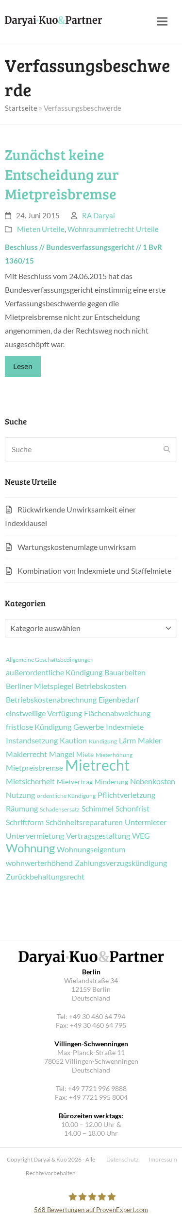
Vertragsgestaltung (98, 836)
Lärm (127, 740)
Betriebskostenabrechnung (51, 700)
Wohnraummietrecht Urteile (113, 229)
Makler (150, 740)
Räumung (22, 808)
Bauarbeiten (125, 672)
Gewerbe (88, 727)
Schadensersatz (60, 809)
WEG (141, 836)
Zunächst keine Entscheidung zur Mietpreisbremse (62, 173)
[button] (162, 22)
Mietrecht (97, 765)
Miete (85, 755)
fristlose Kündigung (38, 727)
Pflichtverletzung (126, 795)
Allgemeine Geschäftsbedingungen (50, 660)
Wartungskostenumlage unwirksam (76, 546)
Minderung (111, 782)
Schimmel (98, 808)
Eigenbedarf (119, 700)
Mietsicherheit (30, 781)
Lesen (23, 365)
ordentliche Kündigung (66, 796)
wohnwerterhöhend (39, 863)
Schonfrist (132, 808)
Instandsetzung (32, 740)
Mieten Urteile (41, 229)
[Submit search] (167, 449)
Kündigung (103, 741)
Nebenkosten (152, 781)
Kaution (73, 740)
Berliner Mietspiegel (39, 686)
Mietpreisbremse (34, 768)
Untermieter (145, 822)
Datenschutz (122, 1159)
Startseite (21, 108)
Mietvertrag (75, 782)
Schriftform (25, 822)
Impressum (163, 1159)
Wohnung (30, 848)
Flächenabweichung (117, 713)
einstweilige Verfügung (44, 713)
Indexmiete (125, 727)
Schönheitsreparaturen (84, 822)
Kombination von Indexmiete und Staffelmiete (94, 570)
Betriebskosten (100, 686)
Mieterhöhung (114, 755)
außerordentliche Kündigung (54, 672)
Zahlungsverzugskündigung (121, 863)
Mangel (61, 754)
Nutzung (20, 795)
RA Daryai (98, 215)
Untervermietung (35, 836)
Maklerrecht (26, 754)
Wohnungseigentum (91, 849)
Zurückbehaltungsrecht (45, 877)
